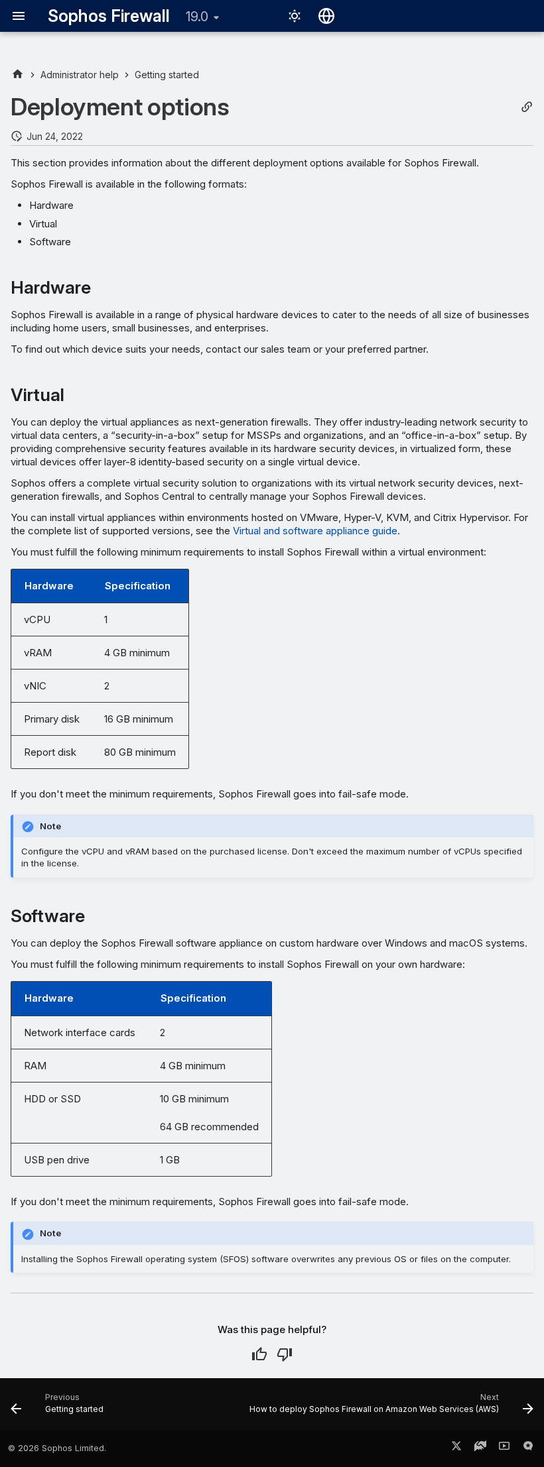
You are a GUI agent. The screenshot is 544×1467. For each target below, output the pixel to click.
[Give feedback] (528, 1448)
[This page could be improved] (284, 1354)
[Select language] (326, 16)
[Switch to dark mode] (294, 16)
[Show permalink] (526, 107)
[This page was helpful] (259, 1354)
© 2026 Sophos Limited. (57, 1448)
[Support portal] (480, 1448)
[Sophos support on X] (456, 1448)
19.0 (197, 17)
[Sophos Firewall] (18, 75)
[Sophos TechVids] (504, 1448)
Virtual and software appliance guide (315, 530)
